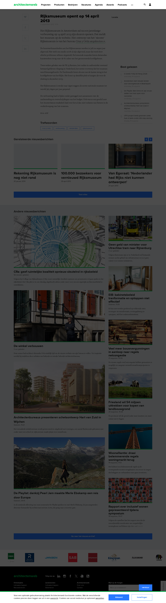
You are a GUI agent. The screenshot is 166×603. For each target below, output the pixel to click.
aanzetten (100, 598)
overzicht (54, 598)
